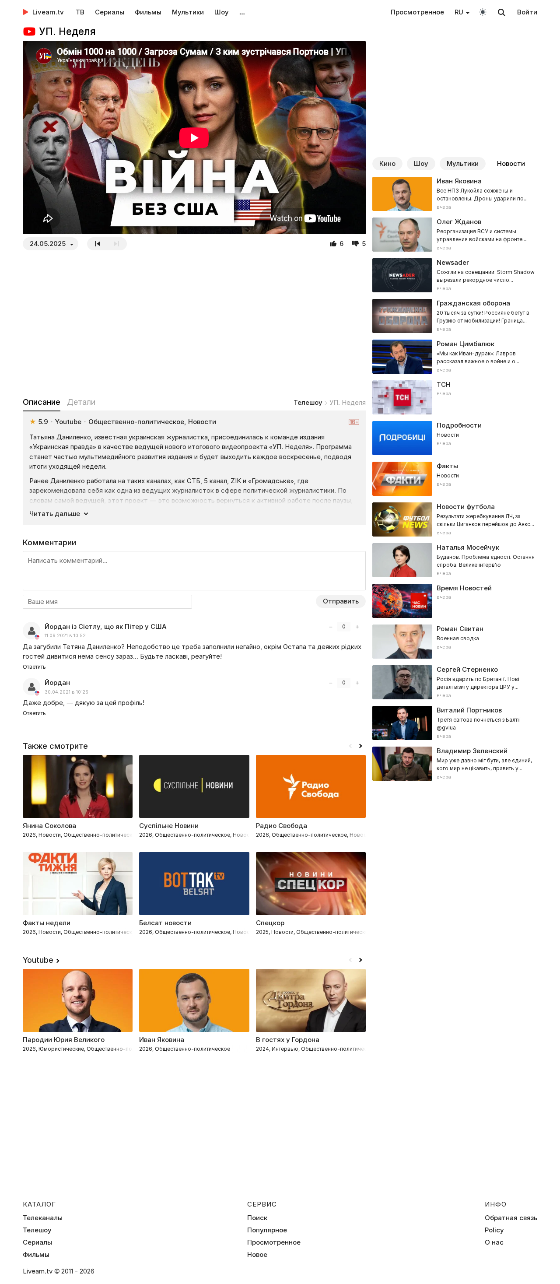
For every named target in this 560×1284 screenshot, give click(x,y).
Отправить (341, 601)
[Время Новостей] (454, 601)
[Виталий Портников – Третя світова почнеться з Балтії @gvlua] (454, 723)
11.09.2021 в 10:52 (65, 635)
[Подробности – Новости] (454, 438)
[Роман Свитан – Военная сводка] (454, 641)
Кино (387, 163)
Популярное (267, 1230)
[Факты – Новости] (454, 479)
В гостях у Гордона (287, 1039)
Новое (257, 1255)
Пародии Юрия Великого (64, 1039)
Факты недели (46, 923)
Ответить (34, 666)
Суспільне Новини (169, 825)
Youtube (38, 960)
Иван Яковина (161, 1039)
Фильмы (148, 12)
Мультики (188, 12)
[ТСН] (454, 397)
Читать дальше (54, 513)
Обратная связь (511, 1218)
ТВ (80, 12)
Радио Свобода (281, 825)
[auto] (482, 11)
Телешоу (308, 402)
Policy (494, 1230)
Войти (527, 12)
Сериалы (109, 12)
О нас (494, 1242)
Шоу (221, 12)
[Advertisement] (194, 323)
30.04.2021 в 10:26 (66, 692)
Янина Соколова (49, 825)
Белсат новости (165, 923)
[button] (360, 746)
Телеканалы (43, 1218)
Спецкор (270, 923)
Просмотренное (417, 12)
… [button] (242, 12)
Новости (511, 163)
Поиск (257, 1218)
